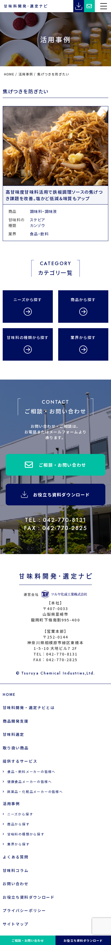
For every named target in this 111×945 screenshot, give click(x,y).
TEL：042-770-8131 (55, 520)
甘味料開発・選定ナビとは (29, 707)
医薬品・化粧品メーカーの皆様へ (35, 791)
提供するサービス (20, 761)
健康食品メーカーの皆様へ (29, 781)
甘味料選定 (14, 734)
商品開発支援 (16, 721)
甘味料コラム (16, 870)
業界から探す (18, 844)
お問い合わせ (16, 883)
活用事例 (11, 803)
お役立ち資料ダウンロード (61, 494)
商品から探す (18, 824)
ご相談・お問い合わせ (62, 465)
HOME (9, 694)
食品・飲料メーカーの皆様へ (31, 771)
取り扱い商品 (16, 747)
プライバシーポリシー (24, 910)
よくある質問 (16, 857)
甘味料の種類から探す (25, 834)
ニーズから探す (20, 814)
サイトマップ (16, 924)
